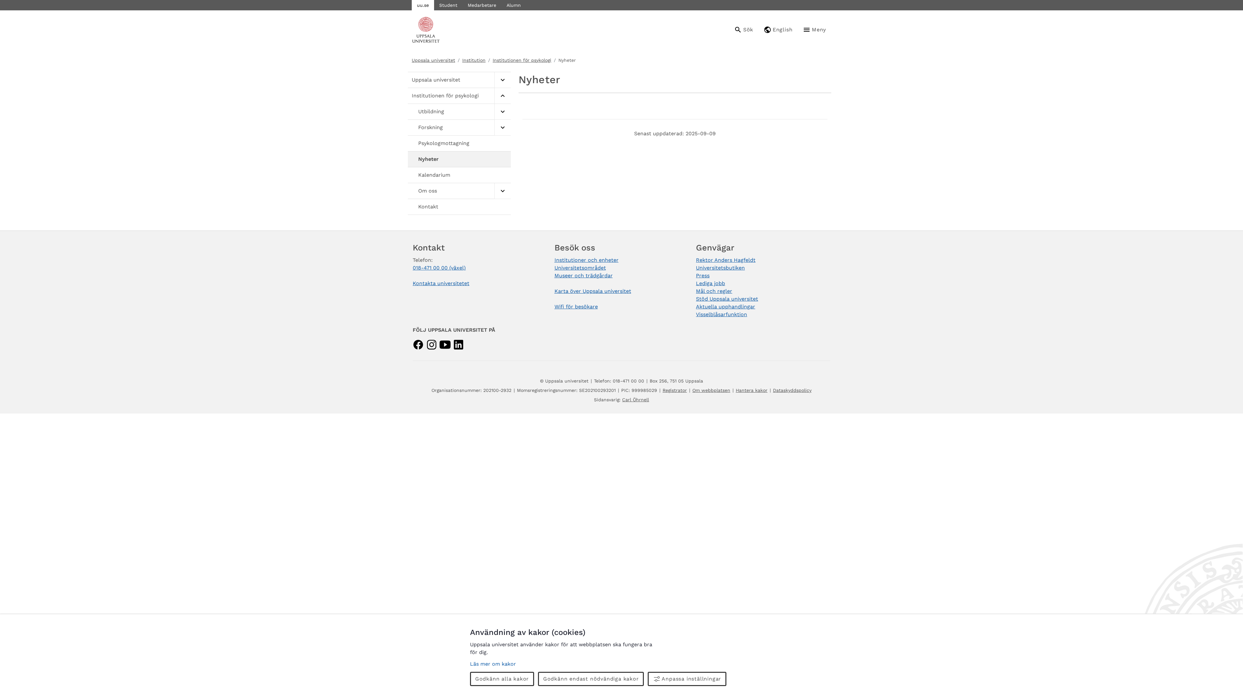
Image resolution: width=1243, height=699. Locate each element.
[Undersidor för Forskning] (502, 128)
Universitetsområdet (580, 268)
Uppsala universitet (433, 60)
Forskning (430, 127)
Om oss (427, 191)
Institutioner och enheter (586, 260)
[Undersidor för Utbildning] (502, 112)
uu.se (423, 5)
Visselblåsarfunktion (721, 314)
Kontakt (428, 207)
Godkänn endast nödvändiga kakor (591, 679)
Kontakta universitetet (441, 283)
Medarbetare (482, 5)
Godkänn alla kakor (502, 679)
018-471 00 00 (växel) (439, 268)
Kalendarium (434, 175)
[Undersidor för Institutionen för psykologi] (502, 96)
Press (703, 275)
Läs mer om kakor (493, 664)
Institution (474, 60)
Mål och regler (714, 291)
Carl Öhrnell (635, 399)
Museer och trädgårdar (583, 275)
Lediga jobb (710, 283)
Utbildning (431, 111)
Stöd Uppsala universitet (727, 299)
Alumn (514, 5)
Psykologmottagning (443, 143)
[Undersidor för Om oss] (502, 191)
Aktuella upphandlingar (725, 307)
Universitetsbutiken (720, 268)
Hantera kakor (751, 390)
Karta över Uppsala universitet (592, 291)
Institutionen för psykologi (522, 60)
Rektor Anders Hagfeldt (726, 260)
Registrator (675, 390)
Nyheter (428, 159)
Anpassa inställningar (691, 679)
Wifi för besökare (576, 307)
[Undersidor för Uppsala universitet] (502, 80)
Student (448, 5)
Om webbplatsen (711, 390)
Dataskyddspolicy (792, 390)
